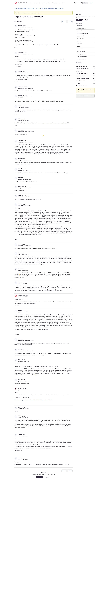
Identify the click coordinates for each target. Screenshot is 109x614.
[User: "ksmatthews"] (16, 96)
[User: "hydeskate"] (16, 141)
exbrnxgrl (19, 388)
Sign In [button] (39, 477)
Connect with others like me (85, 68)
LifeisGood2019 (21, 359)
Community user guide (81, 51)
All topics (78, 41)
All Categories (78, 63)
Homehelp (20, 25)
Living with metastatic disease (85, 78)
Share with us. (37, 12)
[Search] (81, 3)
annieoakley (20, 86)
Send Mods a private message (82, 33)
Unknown (19, 282)
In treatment (85, 71)
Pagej (19, 252)
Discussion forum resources (85, 85)
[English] (21, 3)
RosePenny (20, 71)
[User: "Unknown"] (16, 282)
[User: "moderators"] (16, 296)
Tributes (85, 83)
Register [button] (47, 477)
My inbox (78, 46)
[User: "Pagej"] (16, 253)
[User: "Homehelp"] (16, 26)
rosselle (19, 130)
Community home (80, 38)
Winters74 (20, 158)
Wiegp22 (19, 186)
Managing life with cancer (85, 73)
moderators (20, 295)
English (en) (76, 2)
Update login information (81, 28)
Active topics (79, 43)
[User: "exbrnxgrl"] (16, 389)
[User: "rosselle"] (16, 130)
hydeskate (20, 140)
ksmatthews (20, 95)
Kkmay (19, 379)
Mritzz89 (19, 416)
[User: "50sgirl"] (16, 119)
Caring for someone (85, 81)
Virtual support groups (81, 54)
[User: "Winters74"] (16, 159)
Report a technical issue (81, 59)
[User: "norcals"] (16, 458)
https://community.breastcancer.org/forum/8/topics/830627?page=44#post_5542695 (34, 400)
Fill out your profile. (89, 96)
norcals (19, 457)
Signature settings (80, 30)
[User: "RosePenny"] (16, 72)
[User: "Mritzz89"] (16, 416)
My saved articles (80, 48)
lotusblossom (20, 52)
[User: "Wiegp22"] (16, 187)
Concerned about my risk (85, 66)
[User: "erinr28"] (16, 339)
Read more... (82, 91)
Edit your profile (80, 25)
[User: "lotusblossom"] (16, 53)
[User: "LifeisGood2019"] (16, 360)
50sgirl (19, 118)
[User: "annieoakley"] (16, 87)
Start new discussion (81, 35)
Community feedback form (82, 56)
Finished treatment (85, 76)
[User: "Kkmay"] (16, 380)
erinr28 (19, 339)
